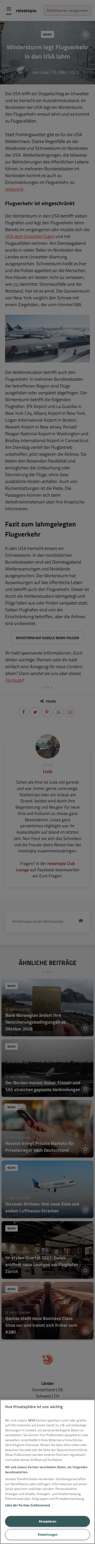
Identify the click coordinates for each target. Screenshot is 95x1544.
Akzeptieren (47, 1521)
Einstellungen (48, 1534)
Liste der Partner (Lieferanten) (27, 1505)
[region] (47, 1472)
